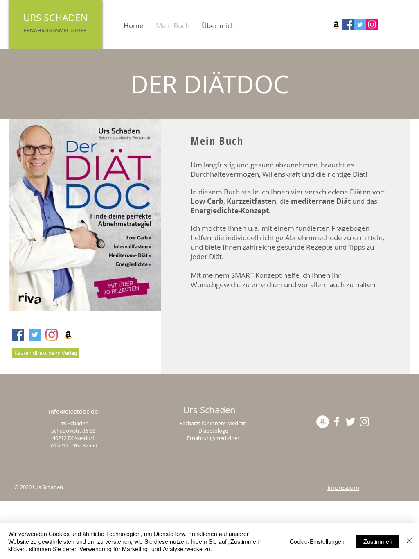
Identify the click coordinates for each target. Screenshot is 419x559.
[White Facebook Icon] (336, 421)
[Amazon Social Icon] (336, 24)
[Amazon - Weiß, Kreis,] (322, 421)
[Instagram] (372, 24)
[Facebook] (348, 24)
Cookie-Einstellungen (317, 541)
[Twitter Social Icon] (35, 335)
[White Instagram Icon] (364, 421)
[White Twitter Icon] (350, 421)
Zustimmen (377, 541)
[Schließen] (409, 541)
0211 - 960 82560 (77, 445)
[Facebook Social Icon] (18, 335)
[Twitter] (360, 24)
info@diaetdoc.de (73, 411)
